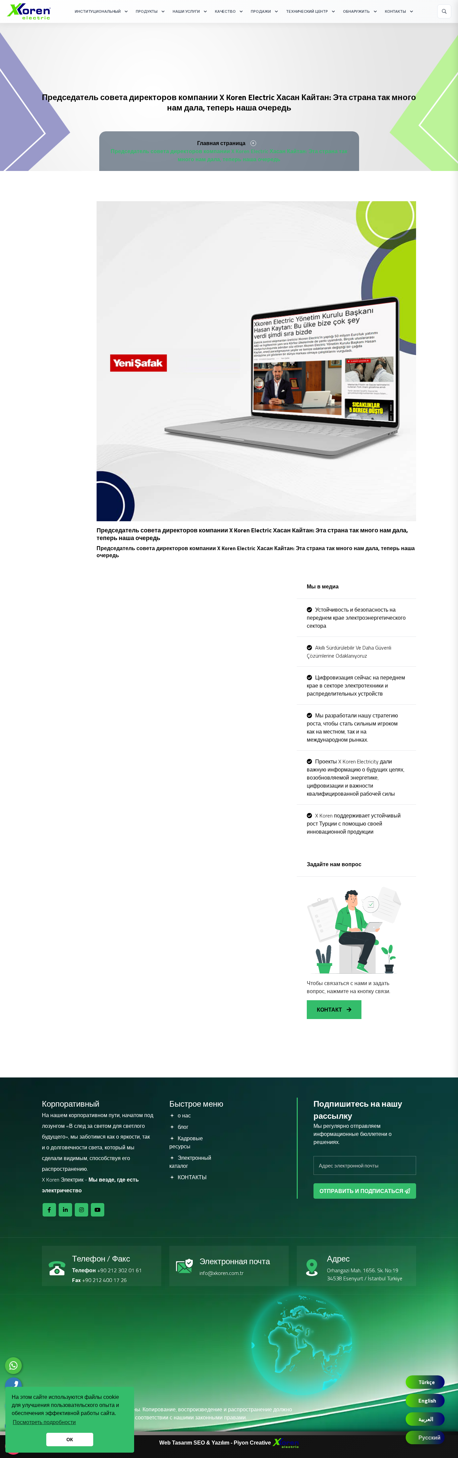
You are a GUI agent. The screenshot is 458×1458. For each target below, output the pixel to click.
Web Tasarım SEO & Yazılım (195, 1442)
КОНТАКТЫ (395, 11)
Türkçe (426, 1382)
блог (182, 1127)
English (427, 1401)
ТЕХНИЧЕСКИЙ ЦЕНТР (307, 11)
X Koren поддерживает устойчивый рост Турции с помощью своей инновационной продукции (354, 823)
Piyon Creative (253, 1442)
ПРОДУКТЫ (147, 11)
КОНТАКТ (330, 1010)
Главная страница (221, 143)
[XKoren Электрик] (29, 11)
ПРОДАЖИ (261, 11)
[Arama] (444, 11)
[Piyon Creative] (285, 1442)
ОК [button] (69, 1439)
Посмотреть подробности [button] (44, 1422)
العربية (425, 1419)
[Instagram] (81, 1210)
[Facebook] (49, 1210)
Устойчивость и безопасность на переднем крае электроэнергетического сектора (356, 618)
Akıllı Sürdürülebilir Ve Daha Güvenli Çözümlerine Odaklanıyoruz (349, 652)
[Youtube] (97, 1210)
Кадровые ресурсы (186, 1142)
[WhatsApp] (13, 1365)
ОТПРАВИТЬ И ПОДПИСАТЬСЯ (362, 1191)
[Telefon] (13, 1385)
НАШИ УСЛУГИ (186, 11)
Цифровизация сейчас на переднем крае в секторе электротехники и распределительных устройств (356, 685)
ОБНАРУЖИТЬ (356, 11)
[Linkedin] (65, 1210)
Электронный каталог (190, 1162)
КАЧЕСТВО (225, 11)
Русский (429, 1437)
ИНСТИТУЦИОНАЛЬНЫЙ (98, 11)
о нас (183, 1115)
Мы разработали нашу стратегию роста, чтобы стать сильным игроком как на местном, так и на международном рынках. (352, 727)
